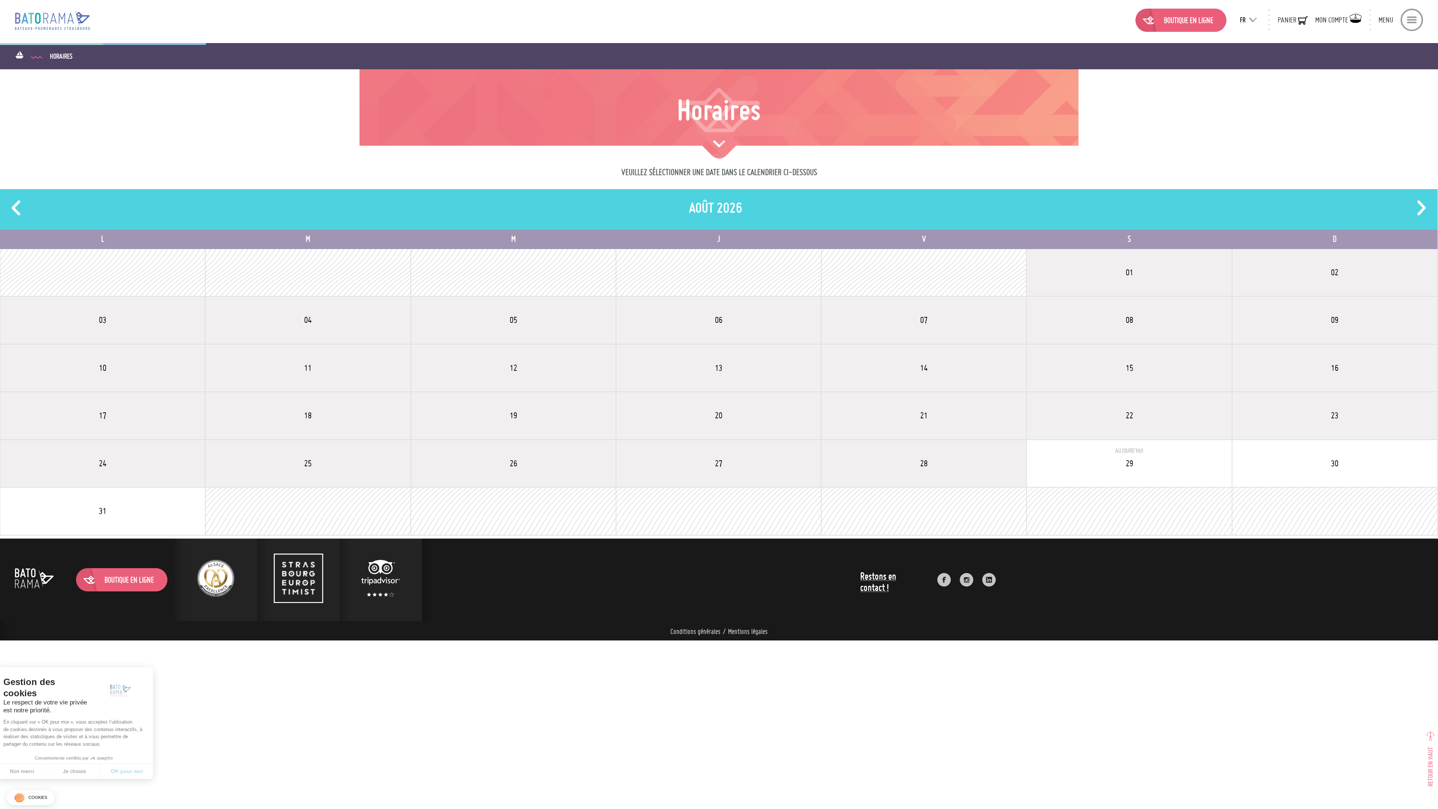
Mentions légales (748, 631)
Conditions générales (695, 631)
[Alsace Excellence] (216, 580)
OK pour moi (138, 771)
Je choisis (86, 771)
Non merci (33, 771)
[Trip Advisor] (380, 580)
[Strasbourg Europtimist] (298, 580)
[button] (31, 798)
